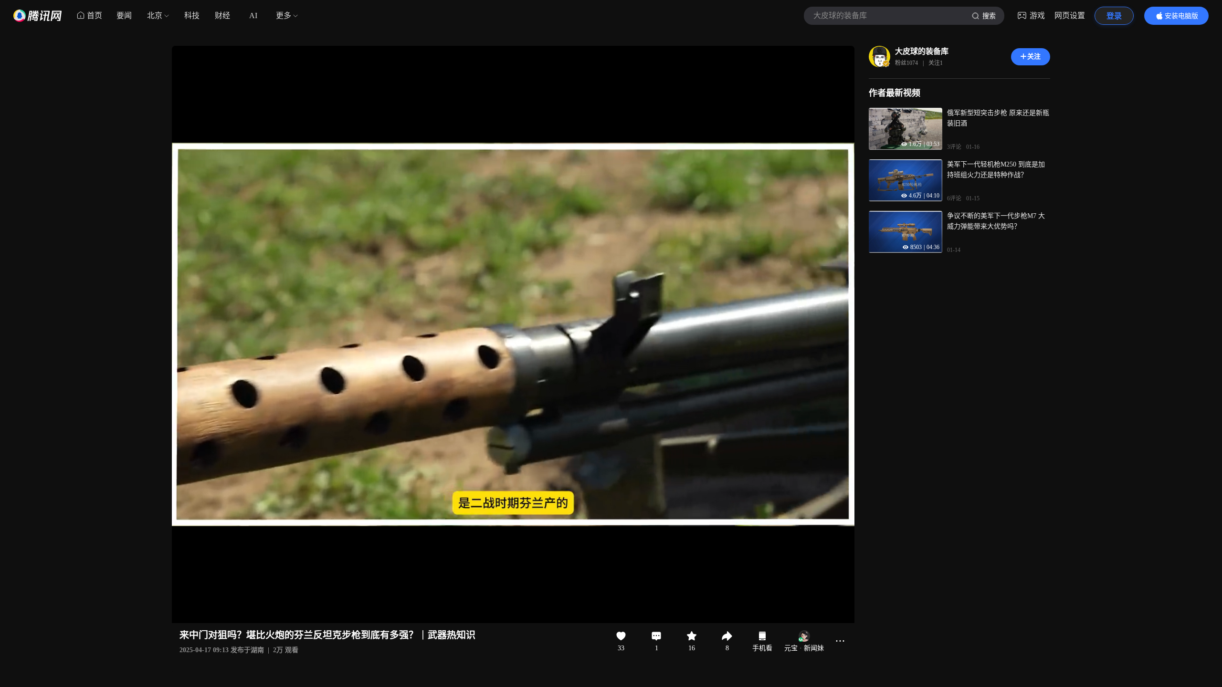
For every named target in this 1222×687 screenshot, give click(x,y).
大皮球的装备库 (921, 51)
